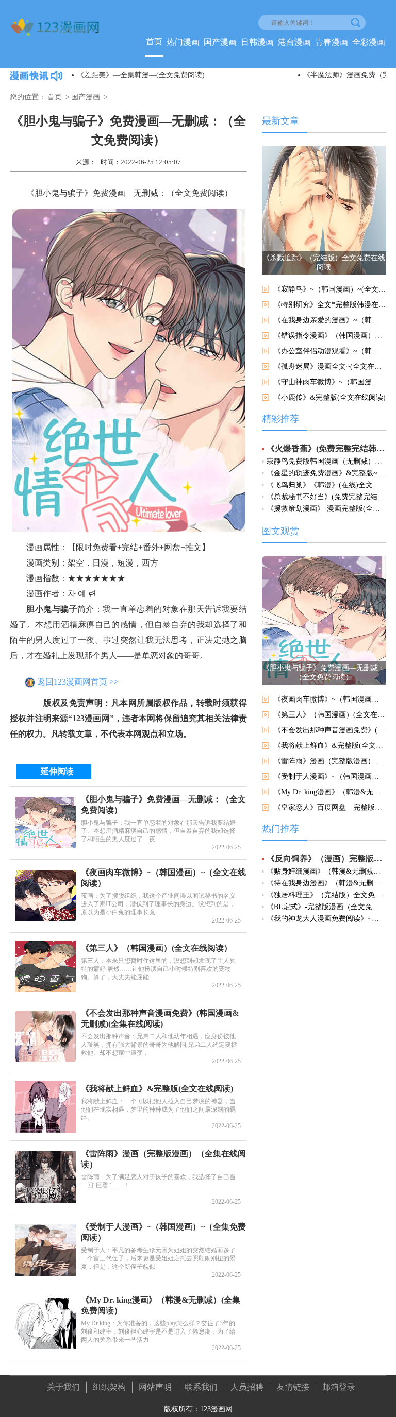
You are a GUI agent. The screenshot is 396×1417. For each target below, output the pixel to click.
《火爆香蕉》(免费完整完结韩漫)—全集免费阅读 (326, 448)
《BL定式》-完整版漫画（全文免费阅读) (326, 907)
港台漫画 (294, 42)
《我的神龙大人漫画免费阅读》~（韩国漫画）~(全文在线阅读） (326, 919)
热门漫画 (183, 42)
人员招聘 (246, 1386)
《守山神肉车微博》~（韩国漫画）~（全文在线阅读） (330, 382)
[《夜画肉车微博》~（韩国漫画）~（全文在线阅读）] (45, 895)
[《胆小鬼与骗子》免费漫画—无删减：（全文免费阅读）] (45, 822)
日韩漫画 (257, 42)
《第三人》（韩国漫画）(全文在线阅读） (156, 948)
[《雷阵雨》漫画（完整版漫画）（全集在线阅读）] (45, 1177)
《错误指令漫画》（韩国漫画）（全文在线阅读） (330, 335)
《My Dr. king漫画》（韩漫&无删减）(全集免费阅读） (330, 792)
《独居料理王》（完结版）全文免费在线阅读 (326, 895)
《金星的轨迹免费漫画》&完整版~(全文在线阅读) (326, 473)
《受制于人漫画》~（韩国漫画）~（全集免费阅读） (330, 776)
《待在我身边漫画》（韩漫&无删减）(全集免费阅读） (326, 883)
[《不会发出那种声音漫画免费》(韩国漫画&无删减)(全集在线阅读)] (45, 1036)
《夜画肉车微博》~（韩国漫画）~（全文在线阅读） (330, 699)
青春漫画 (331, 42)
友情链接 (292, 1386)
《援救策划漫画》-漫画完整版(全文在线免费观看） (326, 509)
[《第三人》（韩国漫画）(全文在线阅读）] (45, 966)
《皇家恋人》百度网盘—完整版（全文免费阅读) (330, 807)
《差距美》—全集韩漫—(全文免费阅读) (141, 75)
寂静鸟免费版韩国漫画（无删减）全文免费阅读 (326, 461)
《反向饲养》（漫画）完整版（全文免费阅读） (326, 858)
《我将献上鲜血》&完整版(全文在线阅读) (157, 1088)
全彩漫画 (368, 42)
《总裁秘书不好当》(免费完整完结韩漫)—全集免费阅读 (326, 497)
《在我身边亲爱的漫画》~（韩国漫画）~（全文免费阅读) (330, 320)
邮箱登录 (338, 1386)
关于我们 (63, 1386)
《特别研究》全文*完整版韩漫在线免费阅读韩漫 (330, 305)
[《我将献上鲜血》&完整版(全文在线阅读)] (45, 1107)
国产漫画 (220, 42)
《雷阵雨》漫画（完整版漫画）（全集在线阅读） (330, 761)
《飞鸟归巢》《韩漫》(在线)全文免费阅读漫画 (326, 485)
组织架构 (109, 1386)
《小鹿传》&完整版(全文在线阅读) (330, 397)
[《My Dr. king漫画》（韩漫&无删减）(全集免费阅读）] (45, 1323)
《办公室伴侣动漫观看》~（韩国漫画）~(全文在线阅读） (330, 351)
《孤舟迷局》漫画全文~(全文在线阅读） (330, 366)
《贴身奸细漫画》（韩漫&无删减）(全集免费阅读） (326, 871)
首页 (154, 41)
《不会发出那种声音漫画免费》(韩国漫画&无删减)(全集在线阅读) (330, 730)
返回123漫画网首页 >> (78, 682)
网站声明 (155, 1386)
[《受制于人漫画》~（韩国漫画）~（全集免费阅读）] (45, 1250)
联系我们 (201, 1386)
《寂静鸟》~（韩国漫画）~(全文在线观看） (330, 289)
